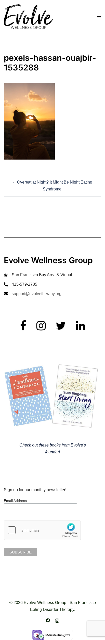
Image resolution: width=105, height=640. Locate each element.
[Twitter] (61, 328)
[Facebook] (23, 328)
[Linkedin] (80, 328)
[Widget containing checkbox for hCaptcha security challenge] (42, 530)
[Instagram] (41, 328)
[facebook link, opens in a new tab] (48, 620)
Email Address (15, 501)
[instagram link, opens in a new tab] (57, 620)
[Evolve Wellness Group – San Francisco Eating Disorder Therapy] (28, 16)
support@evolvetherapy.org (36, 294)
